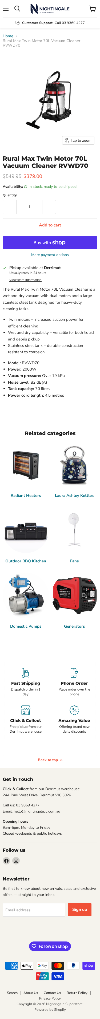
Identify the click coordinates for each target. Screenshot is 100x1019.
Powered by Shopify (50, 1009)
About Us (30, 992)
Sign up (79, 909)
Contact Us (52, 992)
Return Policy (77, 992)
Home (8, 36)
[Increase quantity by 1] (49, 207)
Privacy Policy (50, 998)
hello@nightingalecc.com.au (37, 811)
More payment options (50, 255)
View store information (25, 280)
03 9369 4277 (27, 805)
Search (12, 992)
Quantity (10, 195)
